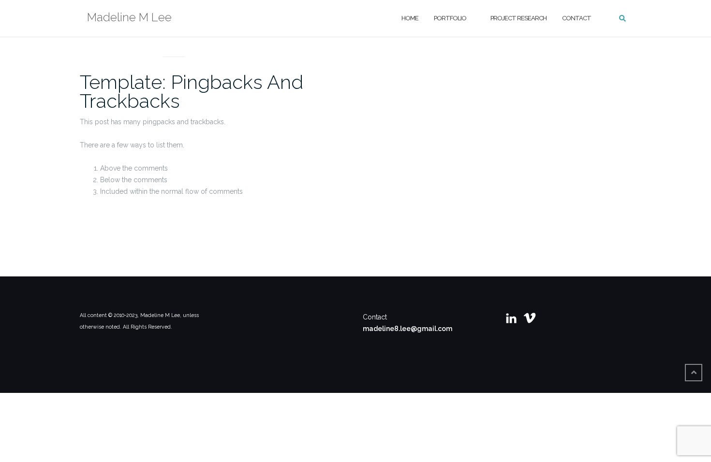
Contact (576, 18)
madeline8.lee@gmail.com (407, 328)
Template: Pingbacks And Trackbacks (191, 91)
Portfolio (450, 18)
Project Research (518, 18)
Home (409, 18)
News (173, 45)
